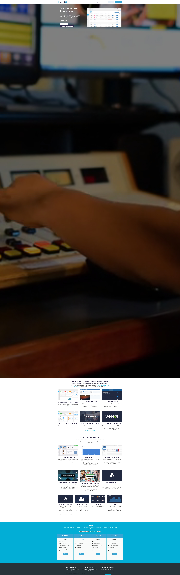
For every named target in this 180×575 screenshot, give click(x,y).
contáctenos (90, 528)
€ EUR (99, 531)
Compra (65, 553)
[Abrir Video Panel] (87, 2)
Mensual (91, 531)
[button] (87, 17)
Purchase (81, 553)
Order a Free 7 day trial (82, 556)
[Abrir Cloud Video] (94, 2)
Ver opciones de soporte (90, 430)
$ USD (95, 531)
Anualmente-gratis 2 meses (84, 531)
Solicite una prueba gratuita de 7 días (65, 556)
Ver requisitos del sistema (68, 406)
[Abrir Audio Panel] (80, 2)
